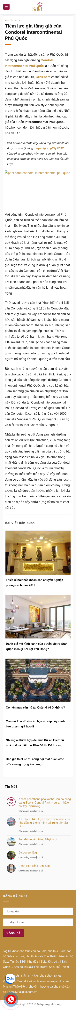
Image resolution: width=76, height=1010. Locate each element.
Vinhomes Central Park (18, 981)
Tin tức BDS (12, 20)
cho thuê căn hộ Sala (32, 951)
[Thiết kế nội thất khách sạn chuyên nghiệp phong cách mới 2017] (38, 552)
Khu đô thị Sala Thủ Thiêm (30, 966)
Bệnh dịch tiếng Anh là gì (34, 865)
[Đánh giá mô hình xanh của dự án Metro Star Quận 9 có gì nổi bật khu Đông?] (38, 616)
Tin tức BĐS (18, 961)
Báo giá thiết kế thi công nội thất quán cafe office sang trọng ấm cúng (35, 761)
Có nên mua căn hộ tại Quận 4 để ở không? (35, 707)
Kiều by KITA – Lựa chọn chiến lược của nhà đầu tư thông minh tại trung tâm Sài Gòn (44, 822)
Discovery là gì (28, 852)
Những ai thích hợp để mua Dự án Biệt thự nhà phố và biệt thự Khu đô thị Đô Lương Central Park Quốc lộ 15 (35, 743)
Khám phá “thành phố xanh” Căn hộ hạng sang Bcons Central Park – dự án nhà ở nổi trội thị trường (45, 802)
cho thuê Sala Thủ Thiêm (41, 956)
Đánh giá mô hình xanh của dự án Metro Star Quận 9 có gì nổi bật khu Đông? (36, 646)
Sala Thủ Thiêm (59, 966)
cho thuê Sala (56, 951)
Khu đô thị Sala (36, 961)
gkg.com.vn (29, 991)
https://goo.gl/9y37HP (49, 148)
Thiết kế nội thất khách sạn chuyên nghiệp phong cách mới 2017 (34, 582)
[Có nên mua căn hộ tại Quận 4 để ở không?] (38, 680)
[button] (6, 7)
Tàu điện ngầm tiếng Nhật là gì (38, 839)
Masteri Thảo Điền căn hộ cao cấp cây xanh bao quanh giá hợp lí (35, 723)
